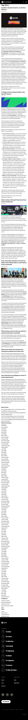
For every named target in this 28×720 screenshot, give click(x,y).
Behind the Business (6, 602)
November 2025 (5, 442)
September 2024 (5, 466)
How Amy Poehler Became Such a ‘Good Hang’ (12, 416)
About (2, 680)
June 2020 (4, 551)
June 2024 (3, 471)
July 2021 (3, 529)
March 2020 (4, 556)
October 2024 (4, 464)
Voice (14, 88)
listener (22, 398)
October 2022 (4, 504)
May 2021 (3, 533)
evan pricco (15, 252)
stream (10, 256)
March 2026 (4, 435)
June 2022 (3, 511)
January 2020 (4, 560)
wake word (9, 197)
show (16, 401)
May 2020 (3, 553)
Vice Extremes (4, 402)
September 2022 (5, 506)
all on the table (8, 249)
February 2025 (4, 457)
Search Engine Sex (5, 401)
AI (4, 86)
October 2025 (4, 444)
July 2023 (3, 489)
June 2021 (3, 531)
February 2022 (4, 518)
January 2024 (4, 479)
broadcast (3, 250)
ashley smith (19, 249)
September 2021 (5, 526)
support (14, 256)
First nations (14, 398)
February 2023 (4, 497)
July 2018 (3, 590)
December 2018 (5, 581)
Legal (3, 709)
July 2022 (3, 509)
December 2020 (5, 541)
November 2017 (5, 597)
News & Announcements (7, 605)
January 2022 (4, 519)
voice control (16, 195)
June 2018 (3, 592)
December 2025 (5, 440)
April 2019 (3, 575)
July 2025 (3, 449)
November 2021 (5, 523)
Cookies (17, 709)
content (3, 398)
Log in (2, 611)
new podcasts (9, 399)
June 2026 (3, 430)
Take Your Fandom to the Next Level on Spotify (12, 418)
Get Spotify (7, 701)
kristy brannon (14, 253)
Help (15, 680)
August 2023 (4, 487)
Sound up (20, 401)
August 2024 (4, 467)
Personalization (4, 88)
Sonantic (11, 88)
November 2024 (5, 462)
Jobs (2, 683)
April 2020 (3, 555)
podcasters (20, 255)
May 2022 (3, 513)
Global (18, 398)
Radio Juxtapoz (4, 256)
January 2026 (4, 439)
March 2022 (4, 516)
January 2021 (4, 539)
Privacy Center (7, 709)
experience (8, 398)
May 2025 (3, 452)
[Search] (23, 2)
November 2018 (5, 583)
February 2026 (4, 437)
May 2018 (3, 593)
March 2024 (4, 476)
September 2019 (5, 566)
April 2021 (3, 534)
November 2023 (5, 482)
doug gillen (10, 252)
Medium (3, 255)
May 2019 (3, 573)
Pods (24, 255)
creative (16, 250)
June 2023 (3, 491)
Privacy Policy (12, 709)
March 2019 (4, 576)
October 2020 (4, 544)
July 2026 (3, 429)
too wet (6, 258)
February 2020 (5, 558)
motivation (8, 255)
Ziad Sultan (8, 89)
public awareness (21, 399)
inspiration (8, 253)
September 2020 (5, 546)
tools (9, 258)
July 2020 (3, 550)
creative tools (21, 250)
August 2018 (4, 588)
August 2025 (4, 447)
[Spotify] (6, 2)
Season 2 (12, 401)
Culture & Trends (5, 604)
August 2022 (4, 508)
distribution (4, 252)
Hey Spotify (6, 195)
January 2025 (4, 459)
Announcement (7, 396)
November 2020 (5, 543)
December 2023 (5, 481)
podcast (15, 255)
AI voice (7, 86)
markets (3, 399)
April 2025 (3, 454)
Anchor (14, 249)
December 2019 (5, 561)
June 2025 (3, 450)
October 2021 (4, 524)
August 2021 (4, 528)
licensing (20, 253)
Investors (3, 686)
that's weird (19, 256)
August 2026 (4, 427)
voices (15, 258)
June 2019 (3, 571)
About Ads (20, 709)
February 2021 (4, 538)
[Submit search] (26, 405)
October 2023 (4, 484)
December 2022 (5, 501)
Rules (2, 607)
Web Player (16, 683)
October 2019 (4, 565)
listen (24, 253)
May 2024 (3, 472)
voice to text (19, 88)
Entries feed (4, 613)
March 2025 (4, 455)
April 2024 (3, 474)
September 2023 (5, 486)
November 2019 (5, 563)
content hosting (10, 250)
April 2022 (3, 514)
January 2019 (4, 580)
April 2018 (3, 595)
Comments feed (5, 614)
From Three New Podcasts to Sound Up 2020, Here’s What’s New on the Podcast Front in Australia (13, 262)
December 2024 (5, 460)
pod (12, 255)
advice (12, 247)
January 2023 (4, 499)
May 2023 (3, 492)
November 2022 (5, 502)
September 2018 (5, 586)
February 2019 (4, 578)
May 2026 (3, 432)
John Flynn (17, 86)
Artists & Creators (5, 600)
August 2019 (4, 568)
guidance (21, 252)
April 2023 (3, 494)
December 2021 (5, 521)
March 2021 (4, 536)
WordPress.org (5, 616)
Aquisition (11, 86)
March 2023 (4, 496)
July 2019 (3, 570)
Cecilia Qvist (22, 396)
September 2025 (5, 445)
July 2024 (3, 469)
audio (13, 396)
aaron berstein (7, 247)
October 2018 (4, 585)
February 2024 (4, 477)
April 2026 (3, 434)
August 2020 (4, 548)
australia (16, 396)
